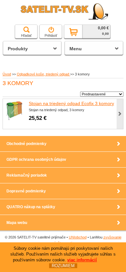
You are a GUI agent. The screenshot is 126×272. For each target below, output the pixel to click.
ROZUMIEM (63, 265)
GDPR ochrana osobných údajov (36, 159)
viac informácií (82, 259)
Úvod (7, 74)
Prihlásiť (51, 35)
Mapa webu (16, 222)
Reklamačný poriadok (26, 175)
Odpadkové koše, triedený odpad (43, 74)
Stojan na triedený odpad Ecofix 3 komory (71, 103)
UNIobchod (78, 237)
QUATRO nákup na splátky (30, 207)
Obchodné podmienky (26, 143)
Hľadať (26, 35)
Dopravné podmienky (26, 191)
